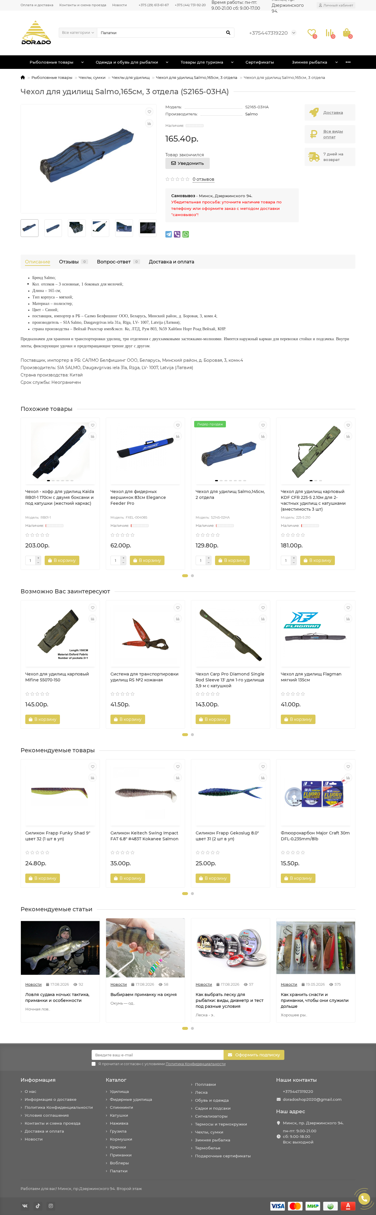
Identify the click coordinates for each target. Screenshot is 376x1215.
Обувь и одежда (212, 1100)
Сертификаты (260, 62)
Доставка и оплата (171, 262)
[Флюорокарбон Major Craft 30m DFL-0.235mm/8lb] (316, 793)
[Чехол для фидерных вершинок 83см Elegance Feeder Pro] (145, 451)
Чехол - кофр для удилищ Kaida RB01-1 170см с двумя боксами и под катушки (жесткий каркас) (59, 497)
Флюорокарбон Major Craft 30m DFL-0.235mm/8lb (315, 835)
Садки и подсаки (213, 1108)
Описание (37, 262)
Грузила (118, 1131)
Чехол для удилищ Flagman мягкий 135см (311, 677)
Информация (38, 1080)
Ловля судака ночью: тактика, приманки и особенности (57, 997)
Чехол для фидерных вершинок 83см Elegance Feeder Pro (138, 497)
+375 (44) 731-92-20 (190, 5)
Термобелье (207, 1148)
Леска (201, 1092)
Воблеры (119, 1163)
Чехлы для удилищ (131, 77)
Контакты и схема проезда (82, 5)
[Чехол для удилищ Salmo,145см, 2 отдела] (231, 451)
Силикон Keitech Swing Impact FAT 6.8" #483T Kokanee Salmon (144, 835)
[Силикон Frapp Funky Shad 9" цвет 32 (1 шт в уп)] (60, 793)
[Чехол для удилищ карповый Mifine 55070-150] (60, 634)
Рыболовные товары (51, 62)
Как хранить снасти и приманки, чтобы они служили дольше (315, 1000)
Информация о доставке (50, 1099)
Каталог (116, 1080)
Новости (119, 5)
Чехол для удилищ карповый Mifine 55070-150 (57, 677)
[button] (185, 575)
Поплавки (205, 1084)
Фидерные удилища (131, 1099)
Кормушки (121, 1139)
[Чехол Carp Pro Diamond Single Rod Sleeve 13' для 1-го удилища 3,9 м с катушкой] (231, 634)
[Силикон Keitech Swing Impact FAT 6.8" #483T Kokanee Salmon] (145, 793)
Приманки (121, 1155)
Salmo (251, 114)
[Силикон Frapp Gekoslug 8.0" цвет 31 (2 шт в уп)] (231, 793)
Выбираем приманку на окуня (143, 994)
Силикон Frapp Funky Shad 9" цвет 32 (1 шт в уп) (57, 835)
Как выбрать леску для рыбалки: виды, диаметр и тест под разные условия (229, 1000)
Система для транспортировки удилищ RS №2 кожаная (144, 677)
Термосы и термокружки (221, 1124)
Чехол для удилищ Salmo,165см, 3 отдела (196, 77)
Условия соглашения (47, 1115)
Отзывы (72, 262)
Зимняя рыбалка (309, 62)
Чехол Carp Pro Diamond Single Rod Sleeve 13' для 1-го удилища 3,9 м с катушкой (230, 679)
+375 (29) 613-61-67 (154, 5)
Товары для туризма (202, 62)
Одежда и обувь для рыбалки (127, 62)
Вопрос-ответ (117, 262)
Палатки (118, 1170)
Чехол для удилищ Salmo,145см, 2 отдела (230, 494)
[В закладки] (149, 111)
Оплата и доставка (37, 5)
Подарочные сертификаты (223, 1155)
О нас (30, 1091)
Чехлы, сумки (92, 77)
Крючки (118, 1147)
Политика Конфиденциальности (59, 1107)
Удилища (119, 1091)
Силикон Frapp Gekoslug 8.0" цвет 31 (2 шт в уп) (227, 835)
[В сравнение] (149, 123)
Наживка (119, 1123)
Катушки (119, 1115)
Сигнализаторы (211, 1116)
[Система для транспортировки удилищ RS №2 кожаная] (145, 634)
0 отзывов (203, 179)
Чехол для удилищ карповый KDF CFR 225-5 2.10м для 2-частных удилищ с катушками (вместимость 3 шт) (313, 500)
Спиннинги (121, 1107)
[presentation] (21, 494)
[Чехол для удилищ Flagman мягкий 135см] (316, 634)
